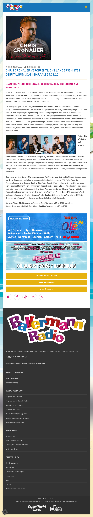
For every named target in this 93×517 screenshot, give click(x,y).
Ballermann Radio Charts (14, 440)
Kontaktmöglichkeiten (19, 363)
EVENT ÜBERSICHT (46, 289)
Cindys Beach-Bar (12, 449)
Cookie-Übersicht (12, 463)
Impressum (10, 476)
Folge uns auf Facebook (14, 397)
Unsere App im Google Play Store (17, 418)
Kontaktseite (40, 363)
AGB (7, 480)
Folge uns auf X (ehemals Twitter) (17, 401)
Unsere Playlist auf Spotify (15, 422)
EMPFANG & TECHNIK (47, 282)
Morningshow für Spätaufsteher (17, 445)
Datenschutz (10, 467)
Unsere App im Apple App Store (16, 414)
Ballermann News (12, 378)
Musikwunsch (10, 436)
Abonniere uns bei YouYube (15, 405)
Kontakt (8, 484)
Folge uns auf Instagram (14, 409)
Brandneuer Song (12, 383)
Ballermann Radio (34, 67)
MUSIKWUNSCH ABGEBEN (46, 276)
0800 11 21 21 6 (16, 357)
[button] (86, 7)
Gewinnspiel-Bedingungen (15, 472)
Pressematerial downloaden (15, 489)
